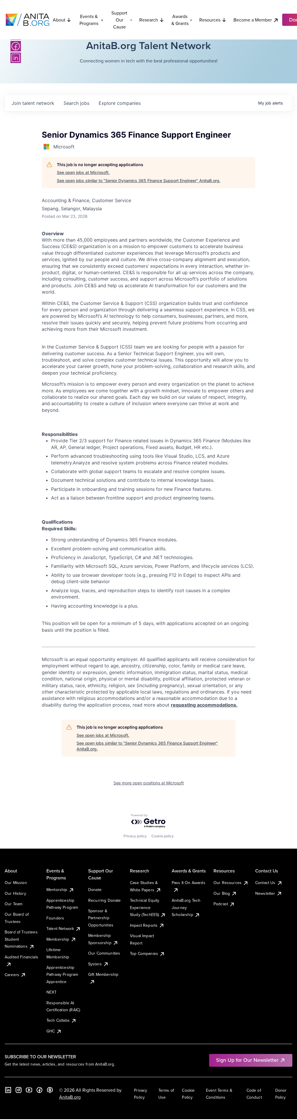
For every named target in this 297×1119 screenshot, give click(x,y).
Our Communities (104, 953)
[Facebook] (15, 46)
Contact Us (265, 882)
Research (148, 20)
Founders (55, 918)
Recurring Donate (104, 900)
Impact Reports (143, 925)
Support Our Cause (119, 20)
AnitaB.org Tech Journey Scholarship (186, 907)
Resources (209, 20)
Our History (15, 893)
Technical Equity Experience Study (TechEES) (145, 907)
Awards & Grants (180, 19)
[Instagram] (18, 1089)
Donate (95, 889)
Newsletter (265, 893)
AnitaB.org (70, 1097)
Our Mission (16, 882)
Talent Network (60, 928)
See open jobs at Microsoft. (83, 172)
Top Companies (144, 953)
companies (120, 103)
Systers (95, 964)
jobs (76, 103)
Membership (57, 939)
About (59, 20)
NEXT (51, 992)
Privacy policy (135, 836)
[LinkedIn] (15, 58)
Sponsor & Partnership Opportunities (100, 918)
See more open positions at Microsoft (148, 782)
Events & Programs (88, 19)
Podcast (220, 904)
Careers (12, 975)
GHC (50, 1031)
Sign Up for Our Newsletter (247, 1060)
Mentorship (56, 889)
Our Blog (221, 893)
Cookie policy (162, 836)
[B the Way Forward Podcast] (49, 1089)
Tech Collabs (58, 1020)
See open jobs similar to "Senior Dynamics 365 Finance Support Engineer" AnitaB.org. (138, 180)
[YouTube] (29, 1089)
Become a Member (252, 20)
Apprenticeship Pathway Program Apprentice (62, 974)
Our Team (13, 904)
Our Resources (227, 882)
